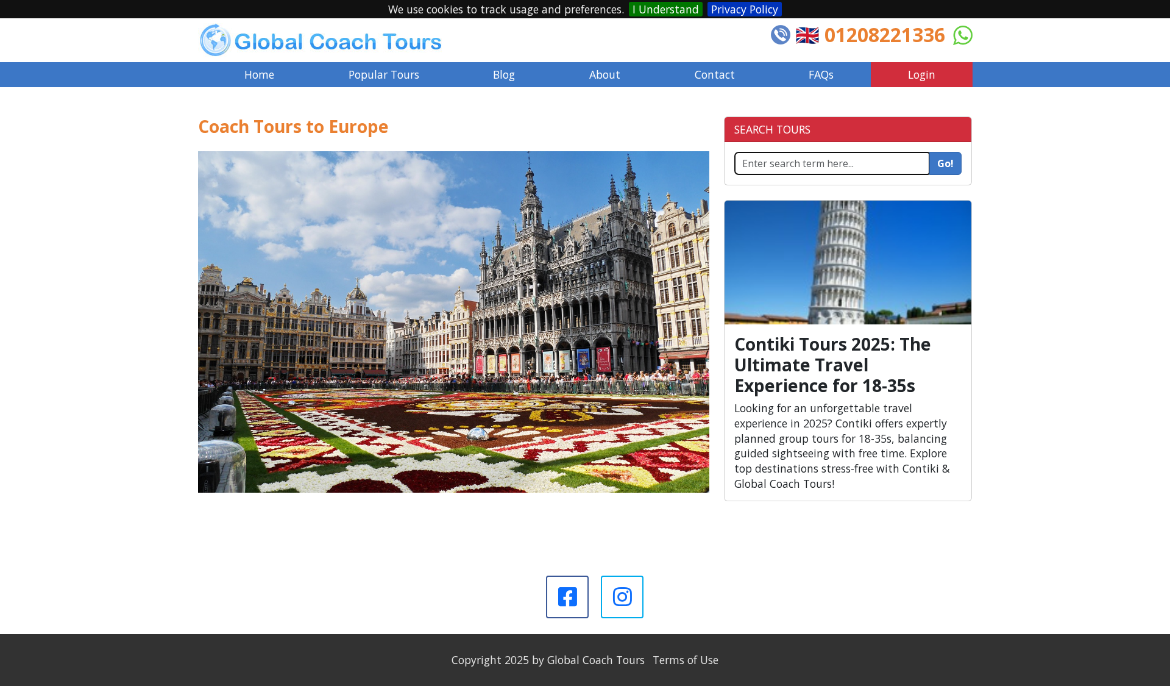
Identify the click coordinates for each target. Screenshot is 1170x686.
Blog (504, 74)
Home (259, 74)
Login (921, 74)
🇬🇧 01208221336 (870, 34)
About (604, 74)
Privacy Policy (744, 9)
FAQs (821, 74)
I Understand (666, 9)
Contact (715, 74)
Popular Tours (384, 74)
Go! (945, 163)
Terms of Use (685, 659)
